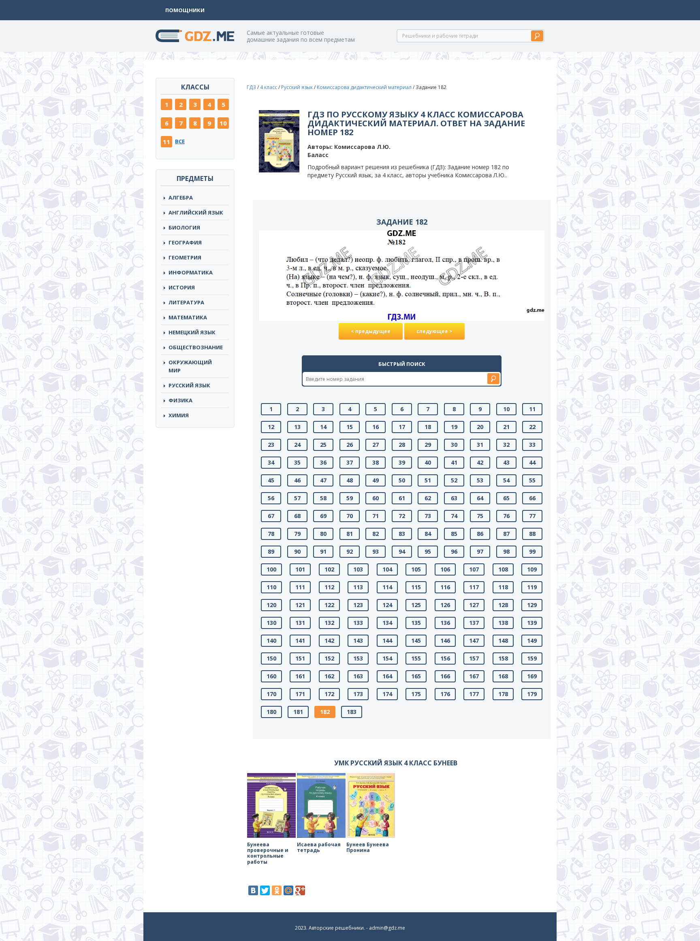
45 (271, 480)
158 (503, 658)
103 (358, 569)
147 (474, 640)
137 (474, 623)
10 (223, 123)
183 (351, 712)
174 (387, 694)
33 (532, 444)
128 (503, 605)
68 (297, 516)
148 (503, 640)
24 (297, 444)
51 (428, 480)
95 (428, 551)
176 (445, 694)
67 (271, 516)
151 (300, 658)
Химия (179, 415)
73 (428, 516)
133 (358, 623)
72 (402, 516)
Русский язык (189, 385)
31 (480, 444)
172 (329, 694)
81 (349, 533)
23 (271, 444)
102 (329, 569)
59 (349, 498)
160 (271, 676)
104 (387, 569)
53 (480, 480)
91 (323, 551)
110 (271, 587)
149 (532, 640)
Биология (184, 227)
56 (271, 498)
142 (329, 640)
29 (428, 444)
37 (349, 462)
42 (480, 462)
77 (532, 516)
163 (358, 676)
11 (166, 142)
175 (416, 694)
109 (532, 569)
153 (358, 658)
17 (402, 427)
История (182, 287)
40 (428, 462)
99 (532, 551)
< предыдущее (371, 331)
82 (375, 533)
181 (298, 712)
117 (474, 587)
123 (358, 605)
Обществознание (196, 347)
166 (445, 676)
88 (532, 533)
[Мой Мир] (288, 890)
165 (416, 676)
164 (387, 676)
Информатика (191, 272)
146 (445, 640)
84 (428, 533)
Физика (180, 400)
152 (329, 658)
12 (271, 427)
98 (506, 551)
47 (323, 480)
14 (323, 427)
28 (402, 444)
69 (323, 516)
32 (506, 444)
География (185, 242)
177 (474, 694)
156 (445, 658)
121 (300, 605)
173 (358, 694)
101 (300, 569)
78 (271, 533)
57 (297, 498)
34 (271, 462)
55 (532, 480)
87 (506, 533)
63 (454, 498)
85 (454, 533)
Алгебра (181, 197)
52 (454, 480)
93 (375, 551)
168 (503, 676)
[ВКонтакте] (253, 890)
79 (297, 533)
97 (480, 551)
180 (271, 712)
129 (532, 605)
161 (300, 676)
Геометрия (185, 257)
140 (271, 640)
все (180, 141)
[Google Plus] (300, 890)
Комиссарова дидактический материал (364, 87)
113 (358, 587)
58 (323, 498)
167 (474, 676)
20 (480, 427)
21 (506, 427)
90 (297, 551)
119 (532, 587)
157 (474, 658)
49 (375, 480)
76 (506, 516)
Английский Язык (196, 212)
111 (300, 587)
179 (532, 694)
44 (532, 462)
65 (506, 498)
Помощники (185, 10)
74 (454, 516)
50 (402, 480)
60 (375, 498)
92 (349, 551)
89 (271, 551)
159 (532, 658)
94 (402, 551)
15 (349, 427)
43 (506, 462)
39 (402, 462)
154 (387, 658)
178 (503, 694)
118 (503, 587)
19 (454, 427)
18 (428, 427)
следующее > (434, 331)
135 (416, 623)
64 (480, 498)
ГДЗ (251, 87)
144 (387, 640)
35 (297, 462)
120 (271, 605)
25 (323, 444)
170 (271, 694)
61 (402, 498)
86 (480, 533)
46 (297, 480)
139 (532, 623)
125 (416, 605)
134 (387, 623)
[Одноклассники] (277, 890)
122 (329, 605)
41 (454, 462)
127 (474, 605)
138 (503, 623)
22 (532, 427)
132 (329, 623)
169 (532, 676)
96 (454, 551)
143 (358, 640)
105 (416, 569)
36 (323, 462)
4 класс (268, 87)
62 (428, 498)
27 (375, 444)
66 (532, 498)
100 (271, 569)
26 (349, 444)
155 (416, 658)
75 (480, 516)
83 (402, 533)
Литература (186, 302)
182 (325, 712)
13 (297, 427)
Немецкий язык (192, 332)
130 (271, 623)
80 (323, 533)
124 (387, 605)
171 (300, 694)
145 (416, 640)
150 (271, 658)
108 (503, 569)
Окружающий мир (190, 366)
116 (445, 587)
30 (454, 444)
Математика (188, 317)
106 (445, 569)
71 (375, 516)
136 (445, 623)
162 (329, 676)
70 (349, 516)
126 (445, 605)
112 (329, 587)
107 (474, 569)
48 (349, 480)
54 (506, 480)
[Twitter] (265, 890)
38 (375, 462)
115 (416, 587)
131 (300, 623)
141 (300, 640)
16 (375, 427)
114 (387, 587)
